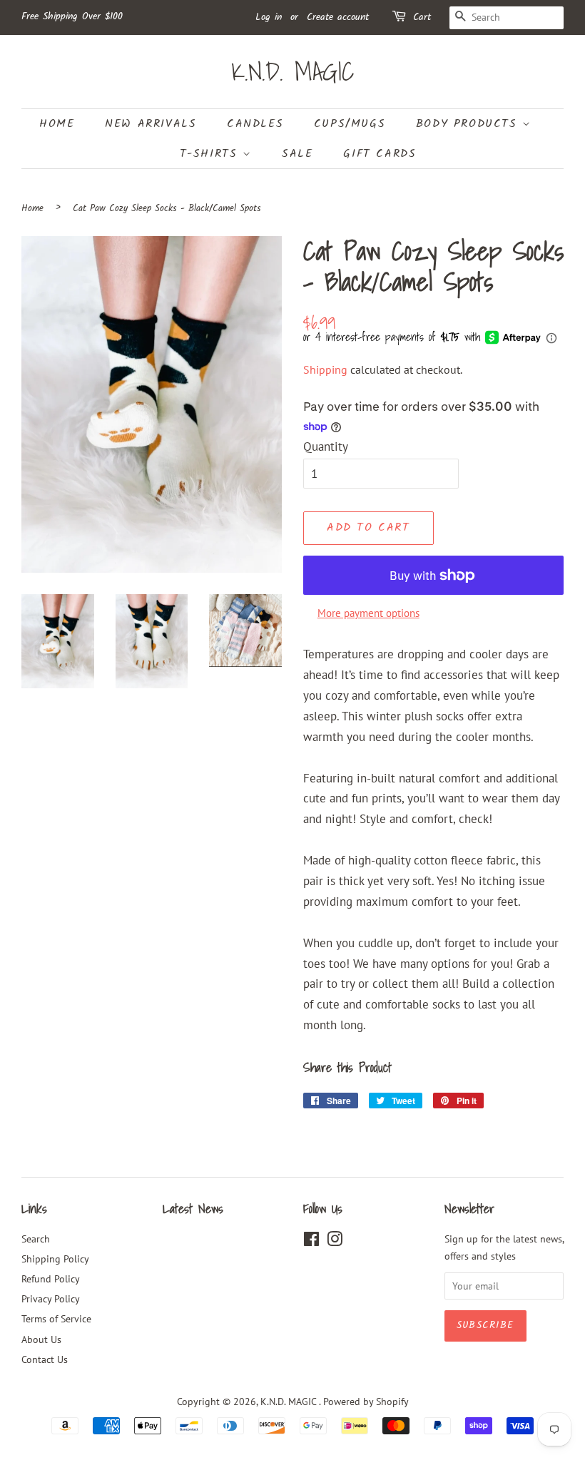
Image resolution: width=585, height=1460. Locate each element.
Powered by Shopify (366, 1401)
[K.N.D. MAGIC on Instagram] (334, 1241)
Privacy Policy (50, 1298)
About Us (41, 1339)
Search (35, 1238)
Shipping (325, 369)
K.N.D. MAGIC (293, 71)
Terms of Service (56, 1318)
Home (56, 124)
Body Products (469, 124)
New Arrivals (150, 124)
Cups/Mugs (349, 124)
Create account (338, 17)
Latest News (193, 1208)
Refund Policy (50, 1278)
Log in (268, 17)
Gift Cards (379, 154)
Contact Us (44, 1359)
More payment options (368, 613)
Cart (422, 17)
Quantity (325, 446)
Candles (255, 124)
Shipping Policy (55, 1258)
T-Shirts (211, 154)
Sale (297, 154)
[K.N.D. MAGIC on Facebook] (311, 1241)
